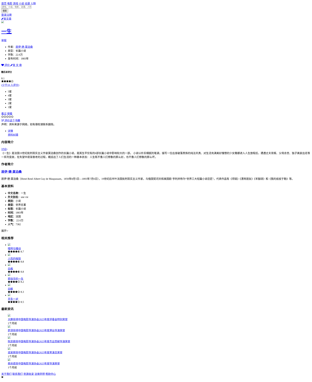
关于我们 (6, 374)
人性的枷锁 (14, 258)
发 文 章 (17, 65)
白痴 (10, 268)
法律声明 (39, 374)
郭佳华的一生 (15, 278)
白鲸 (10, 288)
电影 (9, 3)
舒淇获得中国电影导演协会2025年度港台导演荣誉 (36, 330)
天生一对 (13, 299)
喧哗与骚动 (14, 248)
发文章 (7, 18)
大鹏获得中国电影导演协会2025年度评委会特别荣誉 (38, 319)
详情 (10, 130)
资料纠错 (13, 134)
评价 (7, 65)
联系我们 (17, 374)
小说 (21, 3)
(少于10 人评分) (10, 85)
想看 (9, 113)
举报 (3, 40)
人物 (33, 3)
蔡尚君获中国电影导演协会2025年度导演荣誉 (34, 363)
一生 (6, 31)
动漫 (27, 3)
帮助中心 (51, 374)
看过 (3, 113)
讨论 (3, 149)
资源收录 (28, 374)
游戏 (15, 3)
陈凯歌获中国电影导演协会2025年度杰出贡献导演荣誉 (39, 341)
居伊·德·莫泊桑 (24, 46)
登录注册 (6, 14)
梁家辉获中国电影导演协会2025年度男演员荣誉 (35, 352)
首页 (3, 3)
